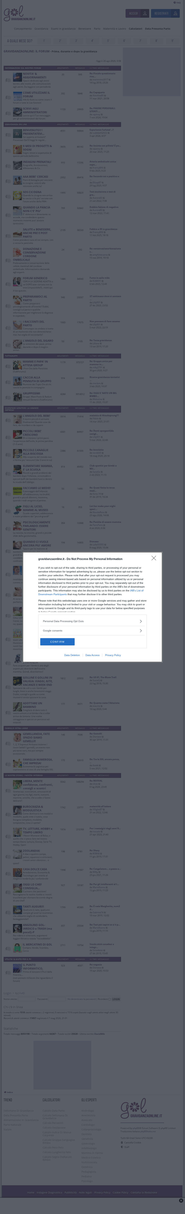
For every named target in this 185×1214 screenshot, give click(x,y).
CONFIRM (57, 641)
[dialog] (92, 607)
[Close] (155, 559)
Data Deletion (72, 655)
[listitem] (92, 621)
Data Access (92, 655)
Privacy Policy (113, 655)
